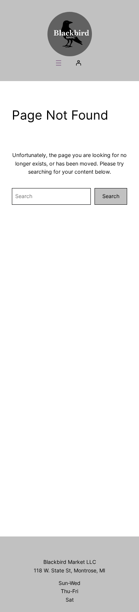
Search (110, 196)
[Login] (78, 62)
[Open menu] (58, 62)
